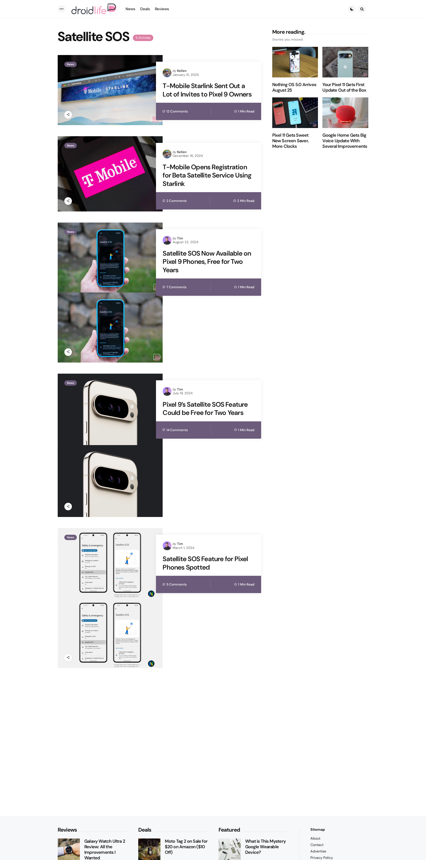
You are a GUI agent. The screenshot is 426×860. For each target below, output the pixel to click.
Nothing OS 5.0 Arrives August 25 (294, 87)
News (70, 64)
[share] (68, 114)
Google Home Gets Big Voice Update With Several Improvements (344, 140)
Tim (180, 238)
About (315, 838)
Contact (316, 844)
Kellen (182, 71)
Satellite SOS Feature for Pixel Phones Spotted (205, 563)
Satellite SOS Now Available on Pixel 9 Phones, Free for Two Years (207, 261)
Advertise (318, 851)
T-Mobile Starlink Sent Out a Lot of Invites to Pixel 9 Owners (207, 90)
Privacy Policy (321, 857)
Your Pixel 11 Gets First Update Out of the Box (344, 87)
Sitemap (317, 829)
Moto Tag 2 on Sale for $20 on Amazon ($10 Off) (186, 846)
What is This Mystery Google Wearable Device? (265, 846)
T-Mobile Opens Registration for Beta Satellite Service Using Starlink (207, 175)
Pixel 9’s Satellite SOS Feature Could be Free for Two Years (205, 408)
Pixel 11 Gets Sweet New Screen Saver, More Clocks (290, 140)
